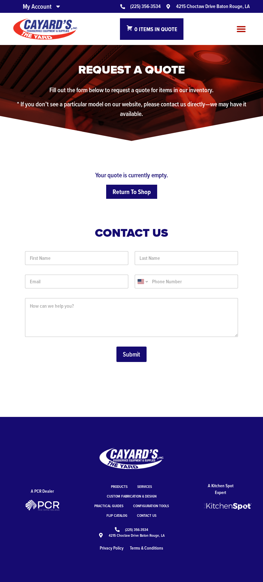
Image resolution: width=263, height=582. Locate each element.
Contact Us (147, 515)
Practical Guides (108, 505)
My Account (37, 6)
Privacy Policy (111, 548)
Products (119, 486)
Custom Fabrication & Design (132, 496)
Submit (131, 354)
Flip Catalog (116, 515)
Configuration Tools (151, 505)
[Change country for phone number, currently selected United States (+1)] (142, 281)
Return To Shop (132, 191)
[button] (241, 29)
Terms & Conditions (146, 548)
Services (144, 486)
